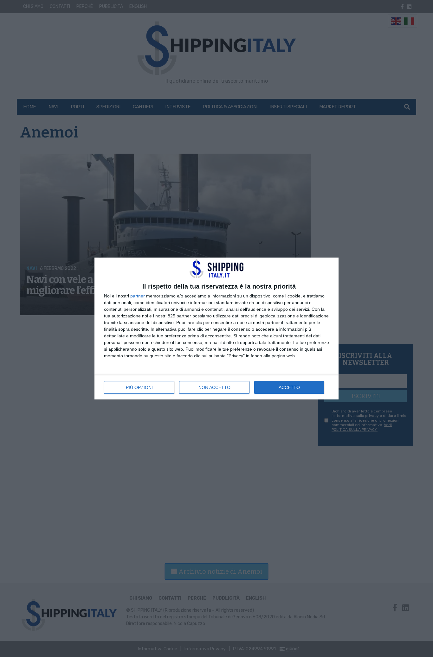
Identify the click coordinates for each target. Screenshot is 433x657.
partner (137, 296)
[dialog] (216, 328)
